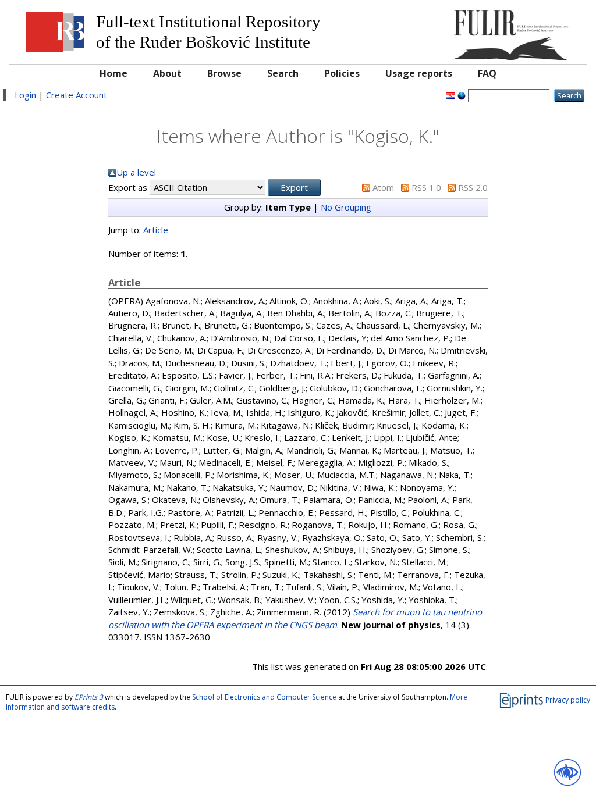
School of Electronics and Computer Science (264, 697)
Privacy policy (567, 700)
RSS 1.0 (426, 187)
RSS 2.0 (473, 187)
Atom (383, 187)
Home (113, 73)
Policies (342, 73)
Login (25, 95)
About (167, 73)
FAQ (487, 73)
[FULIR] (508, 30)
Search (283, 73)
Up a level (136, 172)
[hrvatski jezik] (450, 95)
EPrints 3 (88, 697)
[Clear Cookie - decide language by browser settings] (461, 95)
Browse (224, 73)
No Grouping (346, 207)
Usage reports (418, 73)
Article (155, 230)
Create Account (76, 95)
